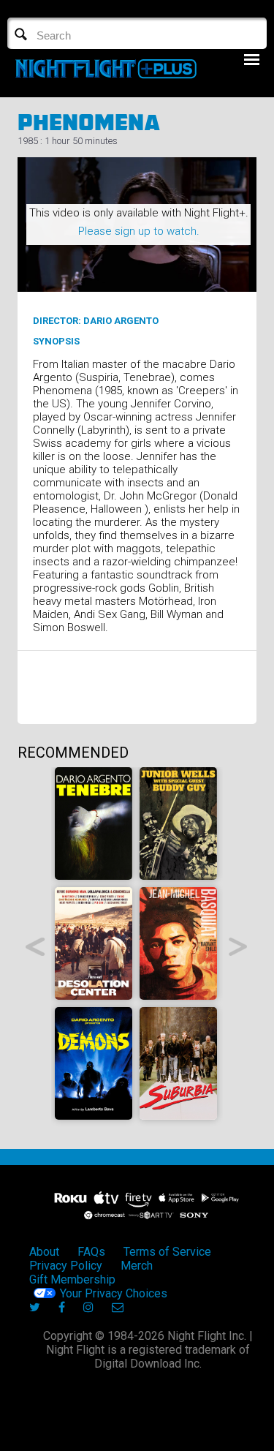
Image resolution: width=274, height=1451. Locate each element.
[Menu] (251, 59)
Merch (137, 1266)
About (44, 1252)
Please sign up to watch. (138, 231)
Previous (35, 947)
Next (238, 947)
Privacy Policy (65, 1266)
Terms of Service (167, 1252)
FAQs (91, 1252)
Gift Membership (72, 1279)
